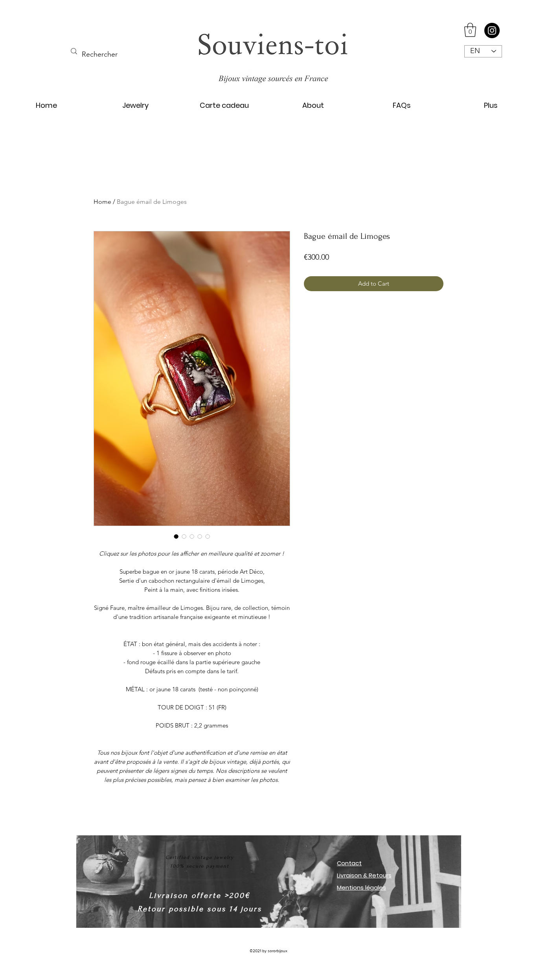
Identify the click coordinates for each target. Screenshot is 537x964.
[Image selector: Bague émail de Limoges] (176, 536)
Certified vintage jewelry (200, 857)
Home (102, 201)
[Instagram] (492, 30)
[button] (470, 30)
